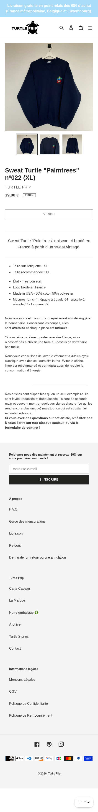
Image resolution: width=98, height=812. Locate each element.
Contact (15, 648)
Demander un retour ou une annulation (37, 557)
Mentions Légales (22, 679)
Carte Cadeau (19, 588)
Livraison (16, 533)
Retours (15, 545)
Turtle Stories (19, 636)
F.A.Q (13, 509)
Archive (15, 624)
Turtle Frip (54, 773)
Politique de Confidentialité (28, 703)
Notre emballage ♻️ (24, 612)
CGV (13, 691)
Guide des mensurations (27, 521)
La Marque (17, 600)
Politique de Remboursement (30, 715)
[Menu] (90, 27)
